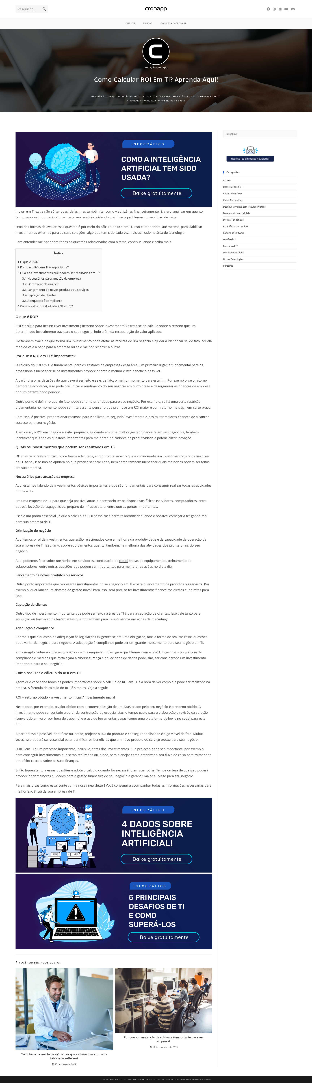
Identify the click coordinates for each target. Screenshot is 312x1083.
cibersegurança (89, 658)
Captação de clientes (39, 295)
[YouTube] (286, 9)
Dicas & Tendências (233, 219)
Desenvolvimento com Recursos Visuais (244, 206)
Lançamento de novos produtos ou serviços (55, 290)
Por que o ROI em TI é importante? (43, 267)
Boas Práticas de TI (184, 96)
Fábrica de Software (233, 232)
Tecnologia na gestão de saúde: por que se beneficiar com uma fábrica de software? (64, 1056)
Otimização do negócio (40, 284)
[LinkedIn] (280, 9)
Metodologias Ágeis (233, 252)
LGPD (156, 652)
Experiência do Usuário (235, 226)
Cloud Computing (232, 200)
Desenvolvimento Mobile (236, 213)
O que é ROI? (28, 262)
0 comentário (208, 96)
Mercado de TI (231, 246)
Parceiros (228, 265)
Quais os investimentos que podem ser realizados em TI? (59, 273)
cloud (123, 560)
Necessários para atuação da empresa (51, 278)
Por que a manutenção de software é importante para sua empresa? (163, 1039)
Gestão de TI (230, 239)
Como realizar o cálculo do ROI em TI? (45, 306)
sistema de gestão (68, 590)
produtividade (142, 438)
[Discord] (292, 9)
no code (183, 718)
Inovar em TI (25, 211)
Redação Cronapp (156, 67)
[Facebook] (268, 9)
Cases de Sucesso (232, 193)
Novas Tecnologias (233, 259)
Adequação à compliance (42, 301)
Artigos (227, 180)
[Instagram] (274, 9)
